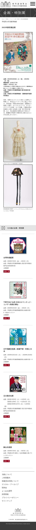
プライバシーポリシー (10, 497)
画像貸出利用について (10, 481)
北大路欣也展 (8, 396)
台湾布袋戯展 (8, 258)
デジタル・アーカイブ (10, 484)
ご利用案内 (6, 478)
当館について (7, 474)
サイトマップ (7, 501)
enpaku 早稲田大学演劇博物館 (18, 510)
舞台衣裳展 (7, 447)
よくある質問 (7, 491)
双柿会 (4, 488)
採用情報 (5, 494)
